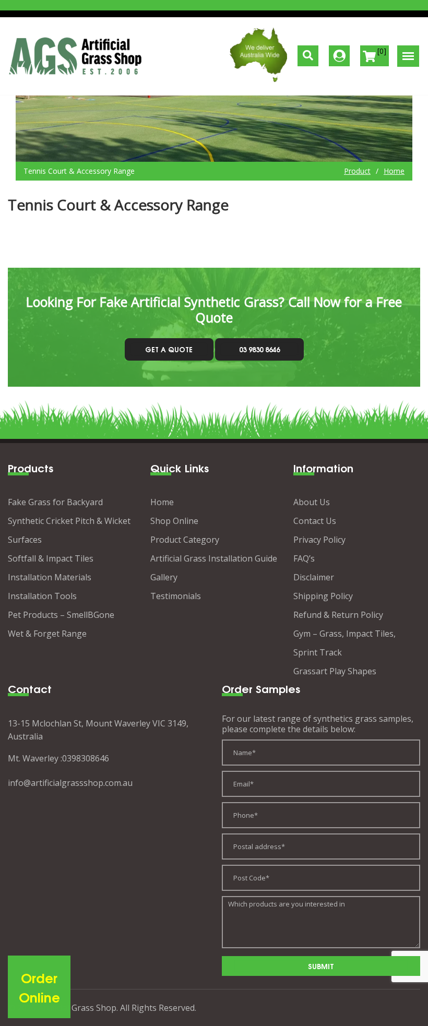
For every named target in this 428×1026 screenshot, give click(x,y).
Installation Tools (42, 596)
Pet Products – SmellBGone (61, 615)
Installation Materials (49, 577)
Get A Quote (169, 349)
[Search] (308, 55)
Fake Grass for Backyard (55, 502)
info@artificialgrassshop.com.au (70, 783)
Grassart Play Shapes (334, 671)
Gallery (163, 577)
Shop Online (174, 521)
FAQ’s (304, 558)
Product (357, 171)
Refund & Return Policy (338, 615)
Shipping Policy (323, 596)
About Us (311, 502)
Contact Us (314, 521)
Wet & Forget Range (47, 633)
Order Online (39, 987)
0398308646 (85, 758)
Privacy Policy (319, 539)
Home (394, 171)
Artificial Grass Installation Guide (213, 558)
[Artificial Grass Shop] (76, 56)
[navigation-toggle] (408, 56)
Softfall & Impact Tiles (50, 558)
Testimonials (175, 596)
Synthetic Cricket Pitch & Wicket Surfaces (69, 530)
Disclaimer (313, 577)
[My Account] (339, 55)
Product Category (184, 539)
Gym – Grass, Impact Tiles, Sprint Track (344, 643)
